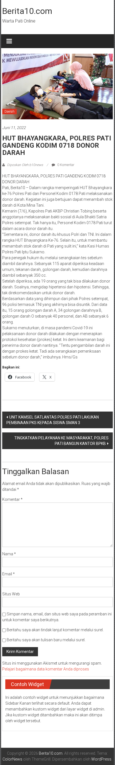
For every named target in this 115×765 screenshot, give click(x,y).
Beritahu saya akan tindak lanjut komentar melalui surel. (55, 630)
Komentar (12, 499)
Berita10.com (27, 11)
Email (8, 574)
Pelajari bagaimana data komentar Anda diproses (45, 669)
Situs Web (11, 594)
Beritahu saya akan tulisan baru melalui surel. (46, 640)
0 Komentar (65, 165)
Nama (9, 554)
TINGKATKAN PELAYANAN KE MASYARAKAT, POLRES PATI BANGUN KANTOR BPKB (61, 441)
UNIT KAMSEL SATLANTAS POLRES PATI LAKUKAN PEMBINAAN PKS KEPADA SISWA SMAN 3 (52, 420)
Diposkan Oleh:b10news (25, 165)
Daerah (9, 111)
